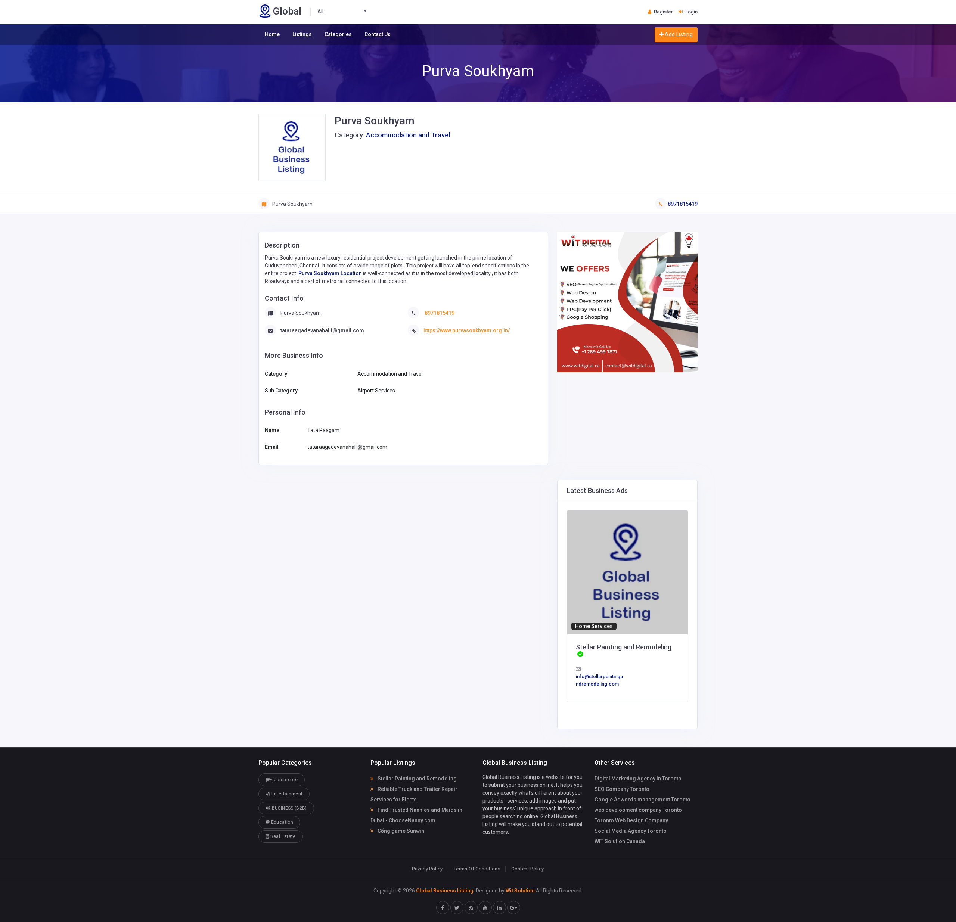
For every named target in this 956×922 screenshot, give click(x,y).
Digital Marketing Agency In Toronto (638, 779)
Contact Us (377, 34)
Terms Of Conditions (477, 869)
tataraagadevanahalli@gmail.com (322, 330)
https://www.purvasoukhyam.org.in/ (466, 330)
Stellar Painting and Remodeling (416, 779)
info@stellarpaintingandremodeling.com (599, 680)
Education (281, 822)
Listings (302, 34)
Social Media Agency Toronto (631, 831)
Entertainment (286, 794)
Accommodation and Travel (408, 135)
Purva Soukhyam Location (330, 273)
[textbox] (344, 12)
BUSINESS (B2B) (288, 808)
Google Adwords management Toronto (642, 800)
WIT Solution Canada (620, 841)
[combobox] (344, 12)
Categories (338, 34)
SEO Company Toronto (622, 789)
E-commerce (284, 779)
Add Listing (678, 34)
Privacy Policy (427, 869)
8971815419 (683, 204)
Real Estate (282, 836)
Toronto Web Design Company (631, 820)
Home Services (594, 626)
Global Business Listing (445, 891)
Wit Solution (520, 891)
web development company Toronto (638, 810)
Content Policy (527, 869)
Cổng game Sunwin (400, 831)
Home (272, 34)
